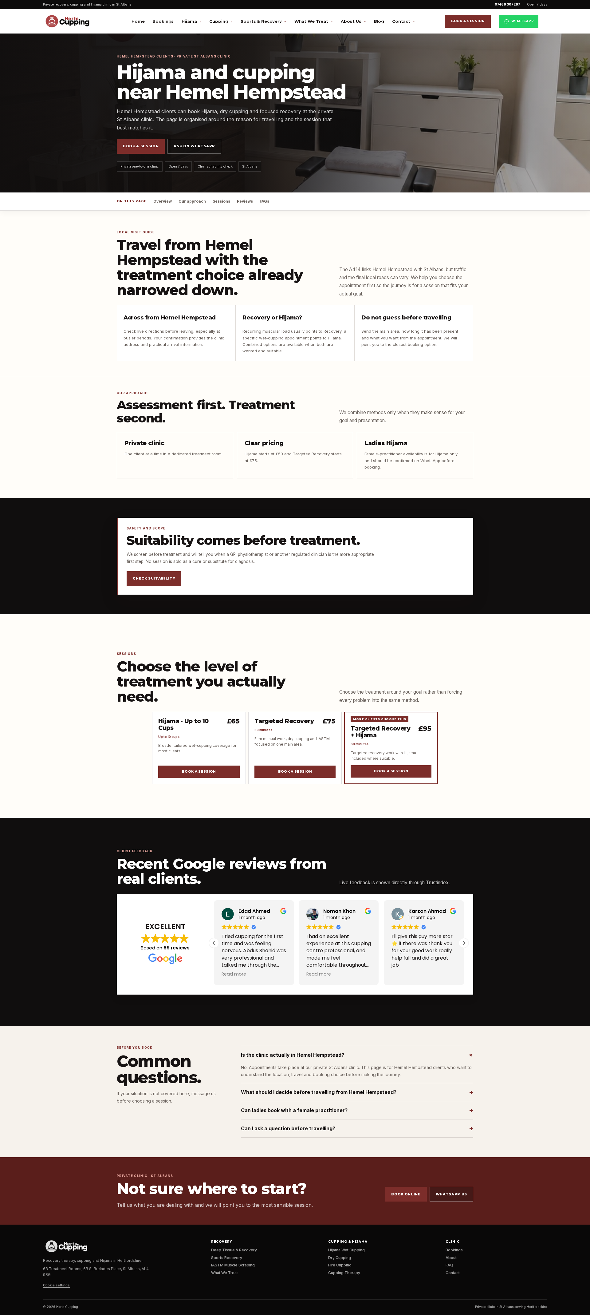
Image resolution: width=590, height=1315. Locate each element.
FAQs (264, 201)
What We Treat (311, 21)
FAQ (449, 1265)
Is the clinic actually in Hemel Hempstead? (357, 1055)
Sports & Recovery (261, 21)
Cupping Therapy (344, 1272)
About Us (351, 21)
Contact (401, 21)
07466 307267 (507, 4)
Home (138, 21)
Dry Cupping (339, 1257)
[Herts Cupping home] (70, 21)
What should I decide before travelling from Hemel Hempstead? (357, 1092)
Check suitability (154, 578)
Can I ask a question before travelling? (357, 1128)
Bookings (163, 21)
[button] (463, 943)
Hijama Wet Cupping (346, 1250)
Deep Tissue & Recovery (234, 1250)
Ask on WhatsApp (194, 146)
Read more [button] (234, 974)
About (451, 1257)
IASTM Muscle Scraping (233, 1265)
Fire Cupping (340, 1265)
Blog (379, 21)
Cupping (218, 21)
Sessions (221, 201)
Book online (405, 1194)
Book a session (468, 21)
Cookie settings (56, 1285)
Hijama (189, 21)
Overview (162, 201)
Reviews (245, 201)
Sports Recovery (226, 1257)
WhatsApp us (451, 1194)
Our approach (192, 201)
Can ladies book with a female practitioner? (357, 1110)
